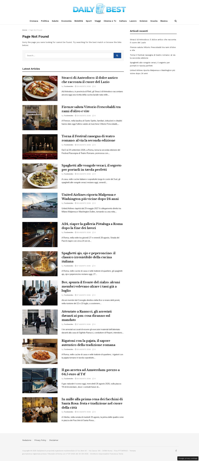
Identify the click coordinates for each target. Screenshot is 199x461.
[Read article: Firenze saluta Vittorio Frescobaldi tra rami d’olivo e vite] (40, 117)
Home (24, 30)
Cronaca (34, 21)
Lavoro (133, 21)
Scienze (143, 21)
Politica (45, 21)
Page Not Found (36, 30)
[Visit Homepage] (99, 8)
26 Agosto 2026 (83, 349)
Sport (89, 21)
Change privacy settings (187, 458)
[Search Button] (176, 21)
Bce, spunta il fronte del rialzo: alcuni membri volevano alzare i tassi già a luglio (91, 286)
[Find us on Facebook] (176, 450)
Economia (66, 21)
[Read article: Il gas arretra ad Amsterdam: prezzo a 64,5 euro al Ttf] (40, 380)
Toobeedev (68, 86)
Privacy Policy (40, 440)
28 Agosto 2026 (83, 174)
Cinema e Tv (110, 21)
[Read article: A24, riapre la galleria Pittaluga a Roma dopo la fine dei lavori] (40, 234)
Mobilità (78, 21)
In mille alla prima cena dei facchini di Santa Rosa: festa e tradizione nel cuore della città (92, 403)
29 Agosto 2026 (83, 86)
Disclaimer (53, 440)
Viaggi (98, 21)
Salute (55, 21)
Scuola (153, 21)
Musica (163, 21)
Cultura (123, 21)
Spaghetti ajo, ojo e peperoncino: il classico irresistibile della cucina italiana (88, 257)
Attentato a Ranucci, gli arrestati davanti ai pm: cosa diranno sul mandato (87, 316)
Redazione (26, 440)
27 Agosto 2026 (83, 266)
